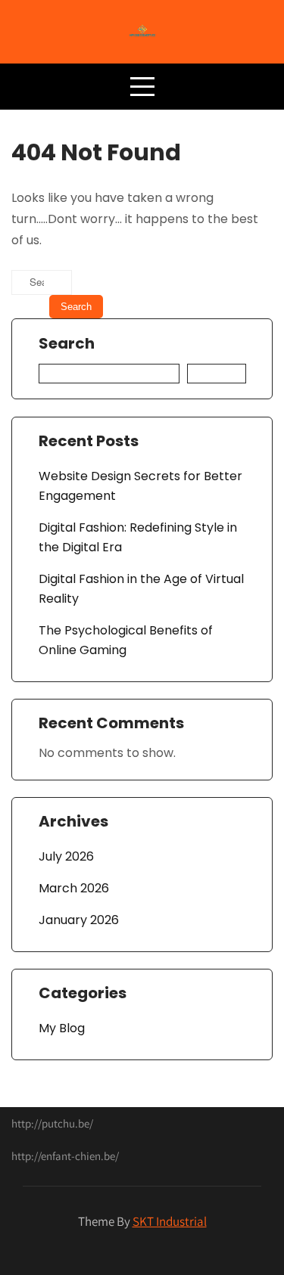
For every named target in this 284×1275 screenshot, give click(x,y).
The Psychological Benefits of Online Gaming (126, 640)
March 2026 (74, 888)
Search (67, 344)
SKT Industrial (170, 1221)
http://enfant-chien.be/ (65, 1156)
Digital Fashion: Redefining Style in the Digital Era (138, 537)
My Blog (62, 1028)
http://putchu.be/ (52, 1123)
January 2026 (79, 920)
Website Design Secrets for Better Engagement (140, 485)
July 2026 (66, 856)
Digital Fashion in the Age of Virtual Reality (141, 588)
